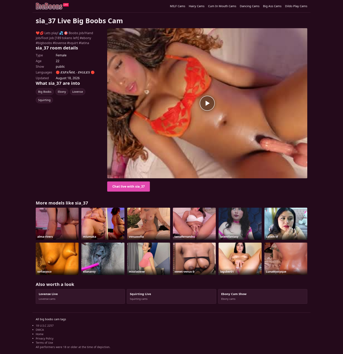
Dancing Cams (249, 6)
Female (61, 55)
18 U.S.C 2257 (45, 325)
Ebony (62, 92)
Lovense (77, 92)
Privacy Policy (44, 338)
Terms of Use (44, 342)
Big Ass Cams (272, 6)
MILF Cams (177, 6)
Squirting (44, 100)
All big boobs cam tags (51, 319)
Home (39, 334)
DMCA (40, 330)
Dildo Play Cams (296, 6)
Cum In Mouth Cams (222, 6)
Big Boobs (44, 92)
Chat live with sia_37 (128, 186)
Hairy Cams (196, 6)
